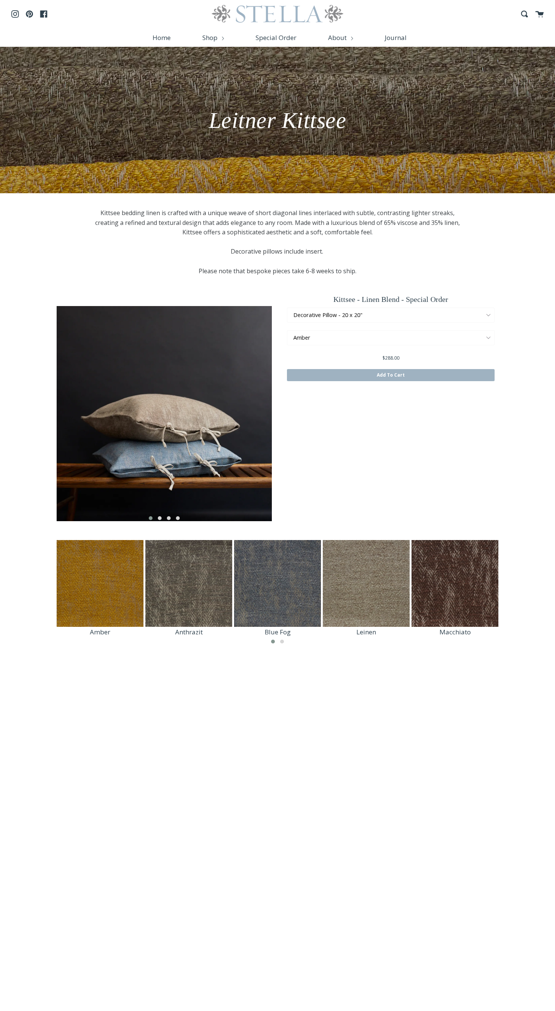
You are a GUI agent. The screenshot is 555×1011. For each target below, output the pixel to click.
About (338, 37)
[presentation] (45, 413)
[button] (150, 518)
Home (162, 37)
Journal (396, 37)
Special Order (276, 37)
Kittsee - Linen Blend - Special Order (390, 299)
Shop (210, 37)
